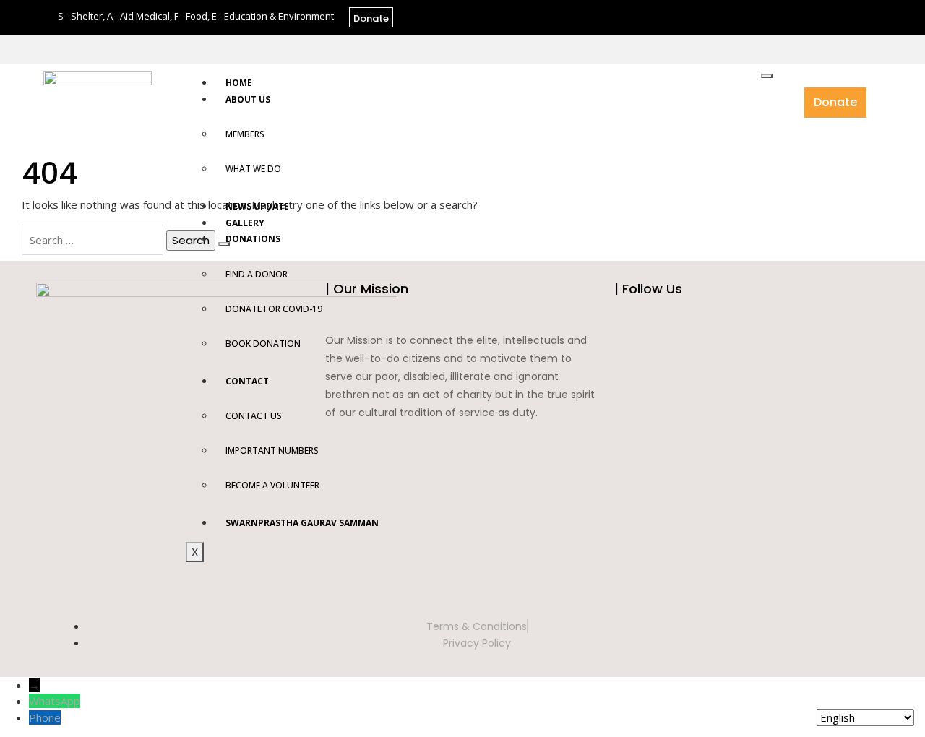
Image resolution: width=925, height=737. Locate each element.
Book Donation (263, 343)
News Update (257, 206)
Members (244, 134)
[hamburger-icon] (767, 76)
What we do (253, 169)
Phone (45, 717)
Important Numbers (272, 450)
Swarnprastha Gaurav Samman (302, 523)
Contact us (253, 416)
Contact (247, 381)
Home (238, 83)
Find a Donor (256, 274)
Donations (252, 239)
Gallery (244, 223)
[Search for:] (92, 240)
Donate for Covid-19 (273, 309)
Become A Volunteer (272, 485)
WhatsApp (54, 701)
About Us (247, 99)
